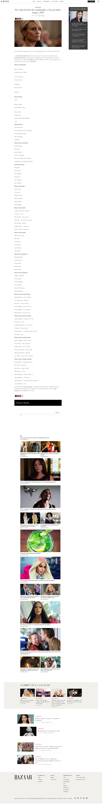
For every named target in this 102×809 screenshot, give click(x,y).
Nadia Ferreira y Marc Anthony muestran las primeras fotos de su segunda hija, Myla (48, 747)
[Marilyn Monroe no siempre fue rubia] (28, 731)
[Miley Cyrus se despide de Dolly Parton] (27, 693)
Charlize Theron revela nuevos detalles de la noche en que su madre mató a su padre (58, 702)
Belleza (39, 1)
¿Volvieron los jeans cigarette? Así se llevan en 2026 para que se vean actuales (79, 35)
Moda (34, 1)
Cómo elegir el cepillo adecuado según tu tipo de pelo (79, 30)
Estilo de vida (55, 1)
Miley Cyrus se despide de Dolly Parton (27, 701)
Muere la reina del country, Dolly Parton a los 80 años (43, 701)
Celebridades (46, 1)
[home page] (6, 1)
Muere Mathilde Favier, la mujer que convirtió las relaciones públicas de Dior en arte (48, 761)
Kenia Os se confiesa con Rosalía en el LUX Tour (74, 701)
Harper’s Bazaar (41, 15)
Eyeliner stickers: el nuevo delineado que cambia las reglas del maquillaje (79, 24)
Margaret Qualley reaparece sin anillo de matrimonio (47, 719)
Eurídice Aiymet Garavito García (46, 722)
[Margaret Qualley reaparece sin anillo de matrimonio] (25, 719)
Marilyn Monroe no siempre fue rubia (49, 731)
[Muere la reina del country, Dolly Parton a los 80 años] (43, 693)
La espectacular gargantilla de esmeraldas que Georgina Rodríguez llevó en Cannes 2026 (79, 41)
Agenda (62, 1)
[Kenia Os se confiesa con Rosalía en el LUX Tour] (74, 693)
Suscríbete (91, 1)
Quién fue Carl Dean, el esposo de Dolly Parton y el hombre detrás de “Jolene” (79, 46)
